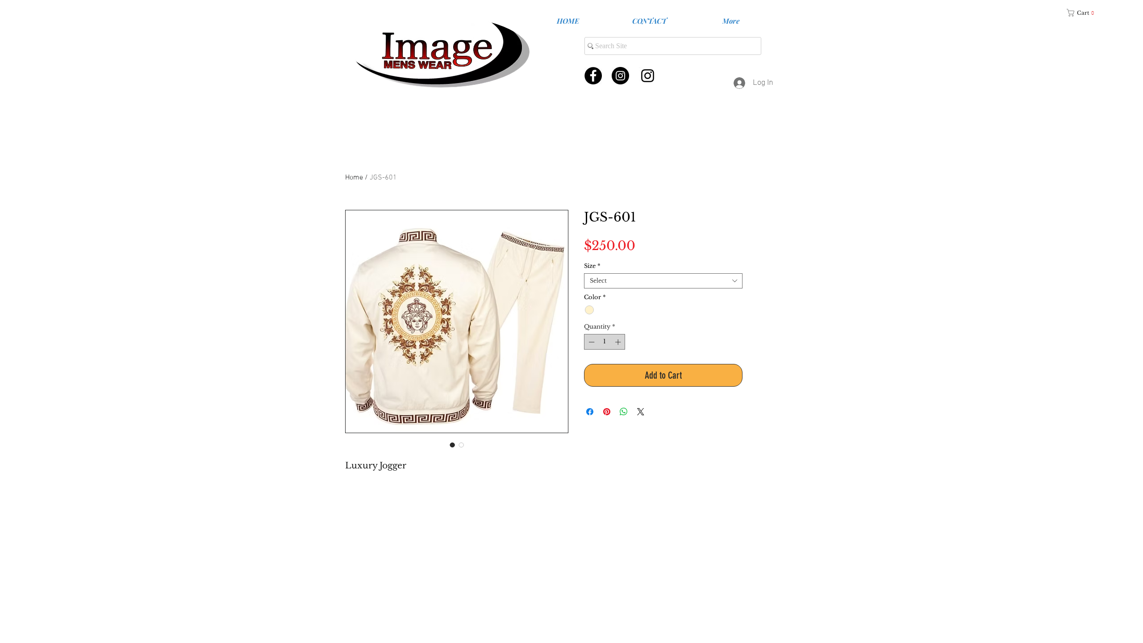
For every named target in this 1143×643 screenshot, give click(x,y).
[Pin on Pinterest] (606, 411)
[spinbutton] (604, 342)
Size (592, 266)
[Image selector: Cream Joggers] (452, 444)
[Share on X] (640, 411)
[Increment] (618, 342)
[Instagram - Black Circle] (620, 75)
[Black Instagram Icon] (647, 75)
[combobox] (663, 280)
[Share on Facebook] (589, 411)
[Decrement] (590, 342)
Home (354, 177)
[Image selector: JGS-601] (461, 444)
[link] (1084, 13)
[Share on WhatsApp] (623, 411)
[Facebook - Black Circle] (593, 75)
